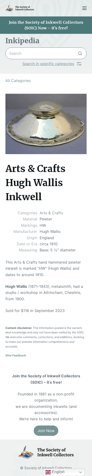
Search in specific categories (48, 63)
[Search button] (80, 53)
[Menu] (84, 8)
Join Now (46, 430)
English (58, 472)
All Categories (18, 80)
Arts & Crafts (51, 213)
